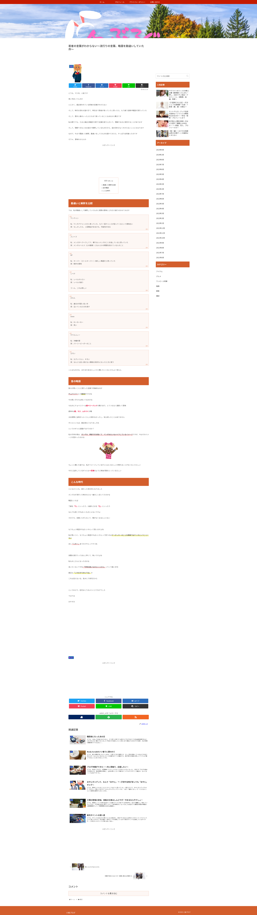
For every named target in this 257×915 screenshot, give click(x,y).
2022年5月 (160, 203)
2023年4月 (160, 179)
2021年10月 (160, 238)
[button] (187, 76)
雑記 (72, 657)
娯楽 (157, 291)
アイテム (159, 271)
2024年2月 (160, 154)
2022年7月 (160, 194)
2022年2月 (160, 218)
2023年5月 (160, 174)
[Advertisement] (108, 56)
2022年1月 (160, 223)
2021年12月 (160, 228)
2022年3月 (160, 213)
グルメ (158, 276)
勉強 (157, 286)
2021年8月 (160, 247)
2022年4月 (160, 208)
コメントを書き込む (108, 893)
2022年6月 (160, 198)
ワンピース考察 (161, 281)
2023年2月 (160, 189)
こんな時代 (106, 191)
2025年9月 (160, 150)
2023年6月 (160, 169)
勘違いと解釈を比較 (109, 185)
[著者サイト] (81, 717)
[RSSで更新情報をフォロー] (136, 717)
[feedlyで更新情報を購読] (108, 717)
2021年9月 (160, 243)
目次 (106, 181)
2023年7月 (160, 164)
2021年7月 (160, 252)
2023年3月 (160, 184)
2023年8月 (160, 159)
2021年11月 (160, 233)
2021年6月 (160, 257)
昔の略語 (106, 188)
